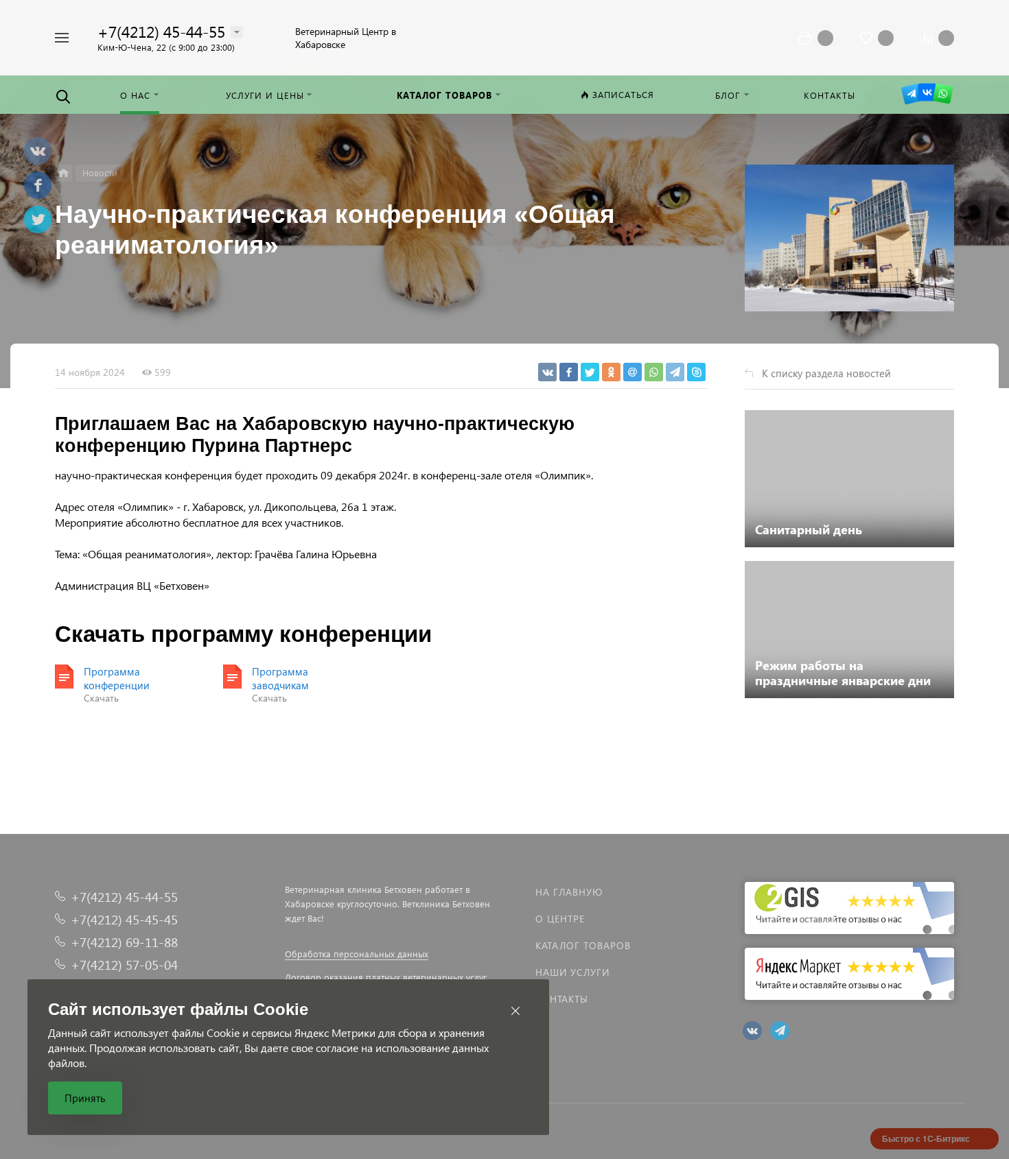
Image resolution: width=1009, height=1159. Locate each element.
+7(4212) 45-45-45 (124, 919)
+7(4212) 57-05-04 (124, 964)
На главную (569, 891)
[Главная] (63, 173)
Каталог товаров (583, 945)
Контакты (561, 998)
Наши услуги (572, 972)
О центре (560, 918)
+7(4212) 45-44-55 (161, 31)
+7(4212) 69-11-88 (124, 942)
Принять (85, 1098)
